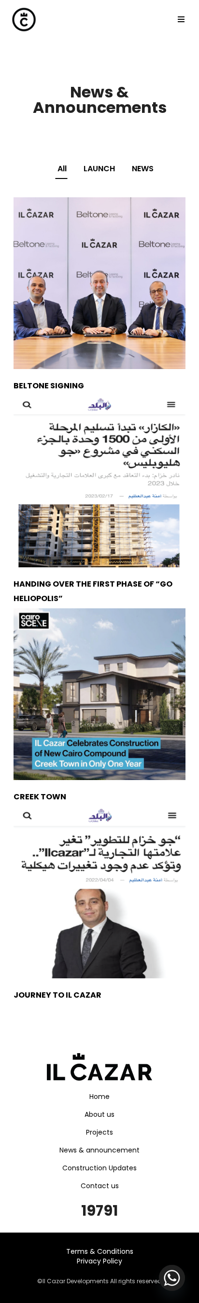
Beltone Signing (49, 385)
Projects (99, 1132)
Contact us (100, 1186)
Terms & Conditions (99, 1251)
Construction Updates (99, 1168)
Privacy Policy (99, 1261)
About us (99, 1114)
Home (99, 1096)
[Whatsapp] (172, 1278)
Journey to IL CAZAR (57, 995)
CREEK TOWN (40, 796)
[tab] (56, 169)
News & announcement (99, 1150)
